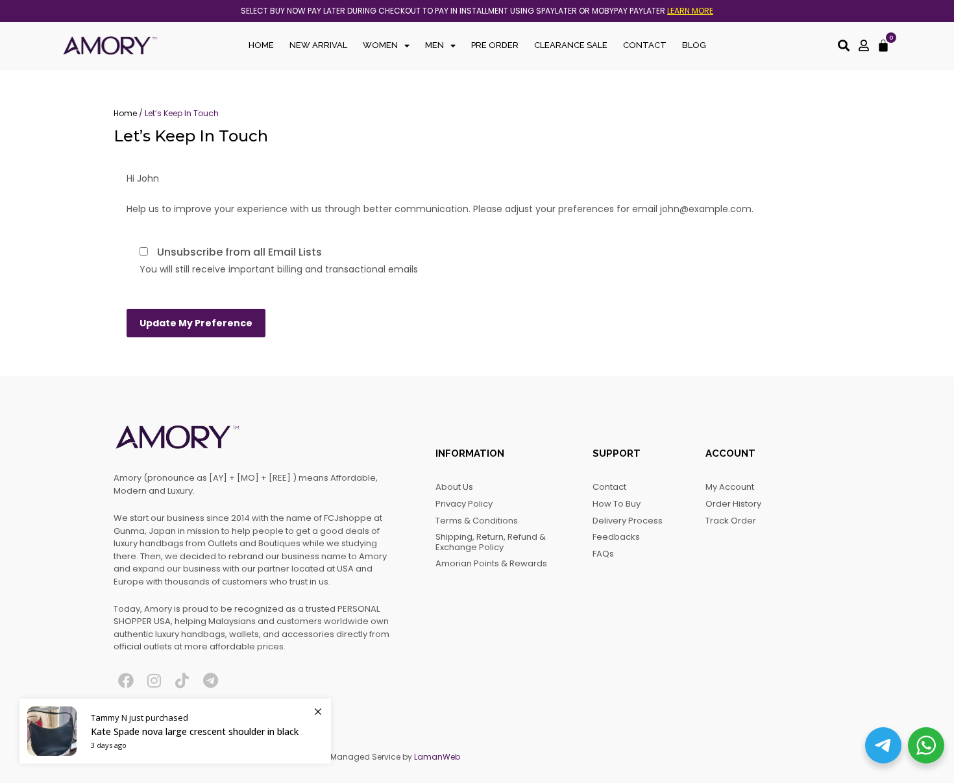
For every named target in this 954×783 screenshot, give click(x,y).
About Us (454, 487)
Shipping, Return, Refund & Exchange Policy (490, 542)
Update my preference (196, 323)
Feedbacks (616, 537)
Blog (694, 45)
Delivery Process (628, 520)
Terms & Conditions (476, 520)
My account (729, 487)
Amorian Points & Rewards (491, 563)
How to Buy (617, 504)
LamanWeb (437, 756)
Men (434, 45)
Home (261, 45)
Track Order (730, 520)
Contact (645, 45)
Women (380, 45)
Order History (733, 504)
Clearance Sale (570, 45)
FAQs (603, 554)
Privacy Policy (464, 504)
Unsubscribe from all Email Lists (239, 252)
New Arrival (318, 45)
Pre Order (495, 45)
